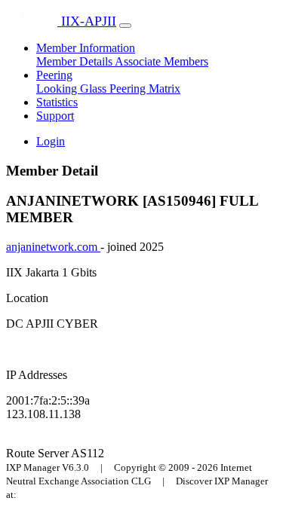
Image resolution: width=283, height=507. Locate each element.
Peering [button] (54, 75)
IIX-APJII (86, 21)
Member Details (75, 61)
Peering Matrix (144, 88)
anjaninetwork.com (53, 246)
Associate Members (161, 61)
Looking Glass (72, 88)
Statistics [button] (57, 102)
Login (50, 141)
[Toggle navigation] (125, 25)
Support (55, 115)
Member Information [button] (85, 47)
